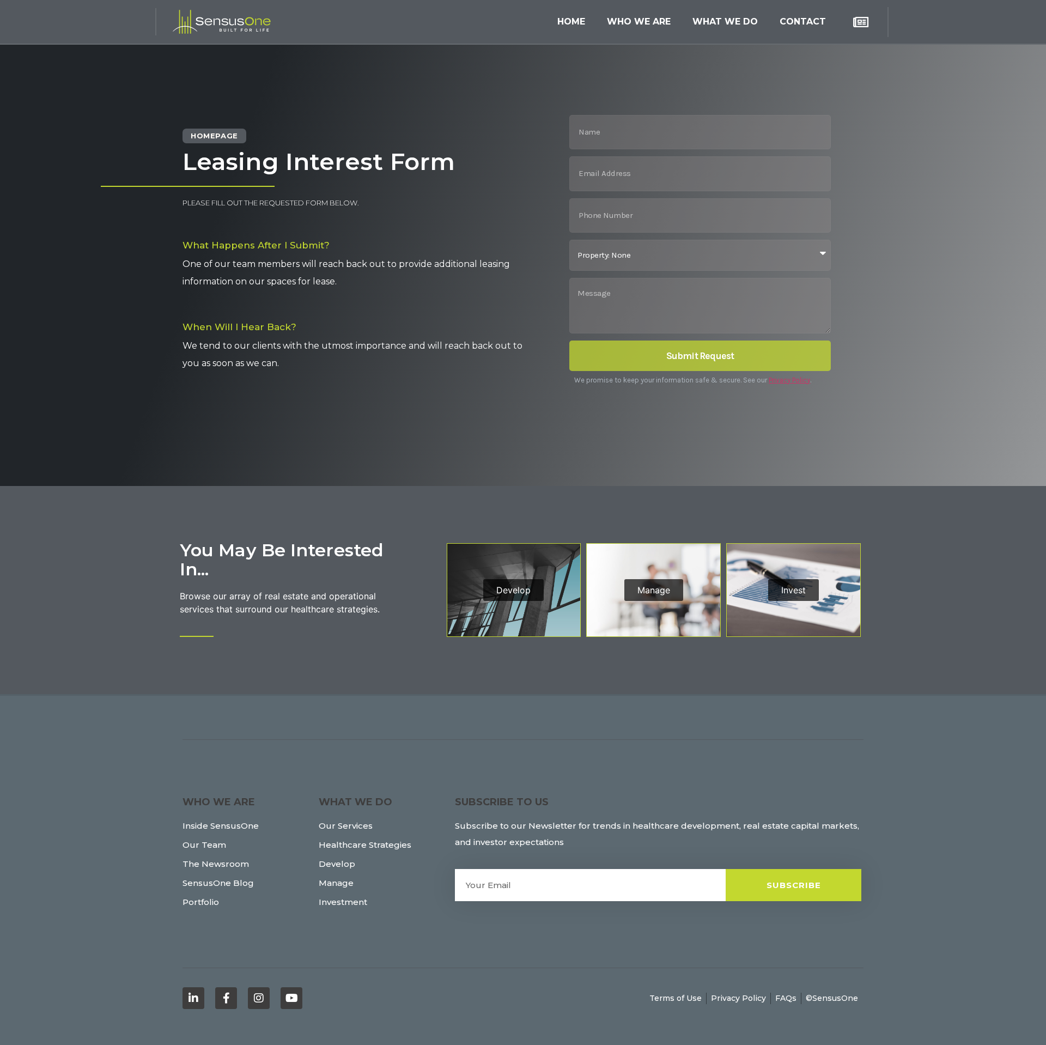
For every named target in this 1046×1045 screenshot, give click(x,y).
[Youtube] (291, 998)
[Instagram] (259, 998)
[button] (639, 22)
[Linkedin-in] (193, 998)
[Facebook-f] (226, 998)
